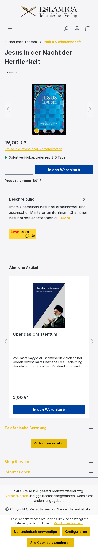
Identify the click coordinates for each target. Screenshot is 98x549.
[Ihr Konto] (77, 28)
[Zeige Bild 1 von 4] (37, 131)
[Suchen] (66, 28)
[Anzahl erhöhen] (28, 170)
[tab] (48, 208)
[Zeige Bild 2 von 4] (45, 131)
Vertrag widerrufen (49, 443)
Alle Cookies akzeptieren (50, 542)
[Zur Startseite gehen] (49, 12)
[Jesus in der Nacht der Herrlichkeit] (49, 109)
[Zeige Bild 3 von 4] (53, 131)
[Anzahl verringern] (9, 170)
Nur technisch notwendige (35, 532)
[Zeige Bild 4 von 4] (61, 131)
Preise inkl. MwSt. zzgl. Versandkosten (33, 149)
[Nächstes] (90, 109)
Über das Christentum (35, 334)
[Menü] (10, 28)
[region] (49, 109)
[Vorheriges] (8, 109)
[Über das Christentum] (49, 305)
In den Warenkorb (64, 170)
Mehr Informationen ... (68, 523)
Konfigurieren (76, 532)
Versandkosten (16, 496)
